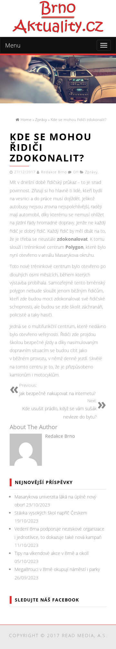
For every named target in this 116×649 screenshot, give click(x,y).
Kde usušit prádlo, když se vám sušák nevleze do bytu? (59, 409)
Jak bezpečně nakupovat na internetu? (57, 389)
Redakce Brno (54, 172)
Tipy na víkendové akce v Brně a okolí (52, 553)
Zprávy (91, 172)
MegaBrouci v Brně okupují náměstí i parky (57, 569)
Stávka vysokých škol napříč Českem (51, 513)
